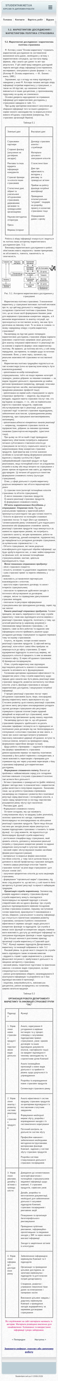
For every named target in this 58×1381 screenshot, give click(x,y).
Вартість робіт (35, 19)
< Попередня (18, 1339)
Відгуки (50, 19)
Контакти (19, 19)
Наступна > (40, 1339)
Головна (7, 19)
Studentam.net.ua (18, 5)
